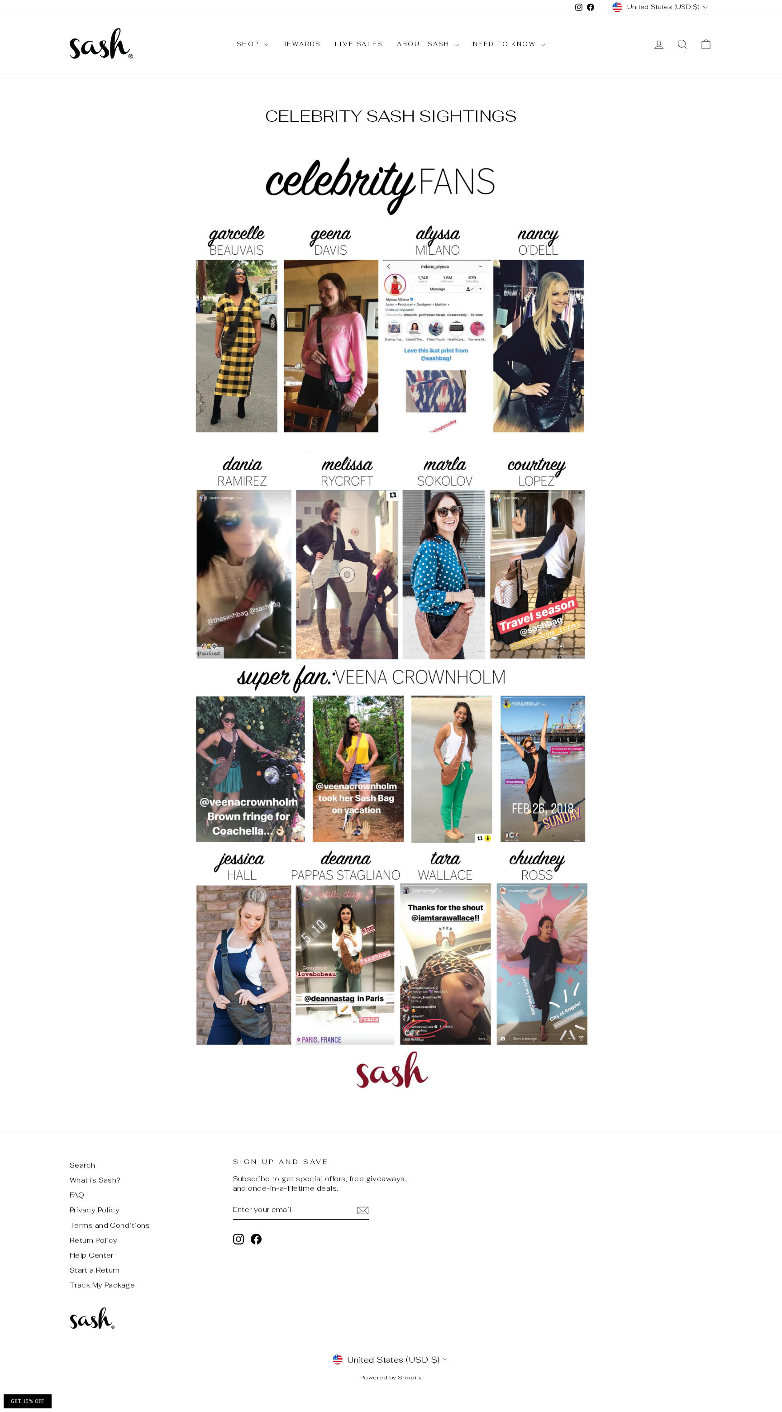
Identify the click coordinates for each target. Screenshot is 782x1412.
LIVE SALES (359, 44)
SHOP (249, 44)
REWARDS (301, 44)
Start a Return (94, 1270)
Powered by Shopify (391, 1377)
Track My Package (102, 1285)
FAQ (77, 1195)
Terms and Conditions (110, 1225)
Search (82, 1165)
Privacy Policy (94, 1210)
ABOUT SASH (425, 44)
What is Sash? (95, 1180)
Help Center (92, 1255)
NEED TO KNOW (506, 44)
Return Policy (94, 1240)
